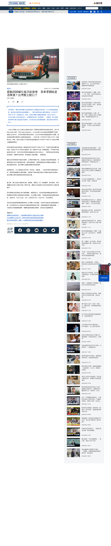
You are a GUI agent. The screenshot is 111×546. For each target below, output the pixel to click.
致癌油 (34, 8)
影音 (11, 8)
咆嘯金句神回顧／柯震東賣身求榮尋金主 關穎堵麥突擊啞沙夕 (34, 12)
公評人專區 (73, 11)
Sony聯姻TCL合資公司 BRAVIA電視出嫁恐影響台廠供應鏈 (25, 218)
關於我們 (85, 11)
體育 (62, 8)
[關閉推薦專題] (109, 264)
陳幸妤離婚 (17, 8)
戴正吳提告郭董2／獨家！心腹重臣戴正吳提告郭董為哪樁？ (25, 220)
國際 (44, 8)
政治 (39, 8)
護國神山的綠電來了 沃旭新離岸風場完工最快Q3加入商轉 (25, 215)
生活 (57, 8)
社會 (53, 8)
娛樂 (67, 8)
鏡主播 (80, 11)
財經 (48, 8)
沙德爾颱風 (26, 8)
